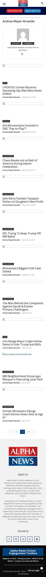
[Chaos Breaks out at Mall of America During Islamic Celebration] (23, 147)
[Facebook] (9, 539)
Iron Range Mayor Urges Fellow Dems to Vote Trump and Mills (22, 342)
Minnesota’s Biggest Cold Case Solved (22, 269)
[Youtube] (36, 539)
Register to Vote (9, 558)
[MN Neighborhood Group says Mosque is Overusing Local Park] (23, 363)
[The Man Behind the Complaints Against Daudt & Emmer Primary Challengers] (23, 290)
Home (5, 18)
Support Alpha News (32, 11)
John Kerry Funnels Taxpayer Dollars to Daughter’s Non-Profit (23, 200)
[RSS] (23, 539)
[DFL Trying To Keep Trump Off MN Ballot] (23, 220)
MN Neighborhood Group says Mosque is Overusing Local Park (23, 377)
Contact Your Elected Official (26, 561)
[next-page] (34, 432)
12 (17, 432)
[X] (23, 54)
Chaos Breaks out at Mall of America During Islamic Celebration (20, 163)
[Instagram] (16, 538)
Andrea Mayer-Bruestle (11, 97)
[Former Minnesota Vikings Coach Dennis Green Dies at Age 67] (23, 398)
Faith (5, 83)
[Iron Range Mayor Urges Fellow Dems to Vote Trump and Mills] (23, 328)
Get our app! (33, 570)
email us (6, 516)
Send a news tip (15, 11)
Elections (6, 121)
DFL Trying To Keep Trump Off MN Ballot (22, 235)
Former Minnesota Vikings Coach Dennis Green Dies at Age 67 (23, 414)
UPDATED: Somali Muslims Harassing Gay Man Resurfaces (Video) (22, 90)
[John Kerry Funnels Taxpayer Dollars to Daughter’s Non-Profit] (23, 185)
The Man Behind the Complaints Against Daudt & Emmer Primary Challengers (23, 306)
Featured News (8, 156)
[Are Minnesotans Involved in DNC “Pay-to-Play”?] (23, 112)
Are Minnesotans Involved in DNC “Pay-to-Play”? (20, 127)
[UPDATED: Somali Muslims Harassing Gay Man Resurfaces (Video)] (23, 74)
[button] (4, 4)
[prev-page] (11, 432)
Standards (24, 574)
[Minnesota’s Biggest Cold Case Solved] (23, 255)
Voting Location (24, 558)
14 (28, 432)
